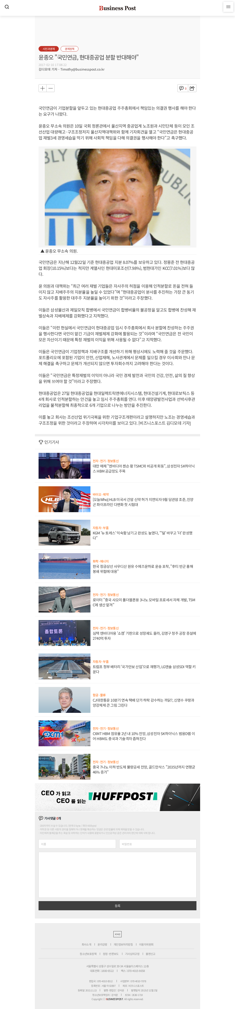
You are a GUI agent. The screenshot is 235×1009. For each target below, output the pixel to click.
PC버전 (117, 934)
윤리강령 (102, 944)
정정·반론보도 (111, 954)
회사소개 (86, 944)
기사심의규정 (132, 954)
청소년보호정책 (88, 954)
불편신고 (150, 954)
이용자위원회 (146, 944)
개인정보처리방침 (123, 944)
